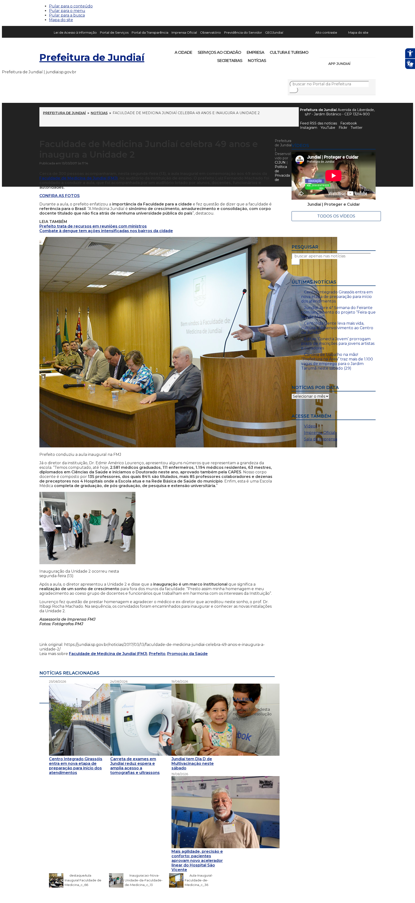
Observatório (210, 32)
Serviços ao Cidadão (219, 52)
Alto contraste (326, 32)
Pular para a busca (67, 15)
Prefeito (157, 653)
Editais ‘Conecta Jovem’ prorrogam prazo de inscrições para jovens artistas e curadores (337, 343)
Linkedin (356, 51)
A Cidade (183, 52)
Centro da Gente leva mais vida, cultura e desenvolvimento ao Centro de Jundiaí (337, 328)
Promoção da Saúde (187, 653)
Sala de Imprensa (320, 439)
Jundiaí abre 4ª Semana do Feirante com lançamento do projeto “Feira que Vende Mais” (338, 312)
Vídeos (310, 426)
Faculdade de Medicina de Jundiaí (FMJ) (78, 178)
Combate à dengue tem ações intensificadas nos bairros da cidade (106, 231)
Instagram (332, 51)
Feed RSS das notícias (318, 123)
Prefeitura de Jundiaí (91, 57)
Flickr (364, 51)
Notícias (257, 60)
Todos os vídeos (336, 216)
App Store (356, 64)
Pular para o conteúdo (71, 6)
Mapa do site (61, 20)
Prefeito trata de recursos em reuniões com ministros (93, 226)
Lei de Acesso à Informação (75, 32)
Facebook (348, 123)
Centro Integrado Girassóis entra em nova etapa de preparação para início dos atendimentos (337, 296)
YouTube (348, 51)
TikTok (340, 51)
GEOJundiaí (274, 32)
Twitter (356, 127)
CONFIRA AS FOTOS (59, 195)
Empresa (255, 52)
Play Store (364, 64)
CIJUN (280, 162)
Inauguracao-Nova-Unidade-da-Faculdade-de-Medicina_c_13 (144, 880)
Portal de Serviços (114, 32)
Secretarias (229, 60)
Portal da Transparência (150, 32)
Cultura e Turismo (289, 52)
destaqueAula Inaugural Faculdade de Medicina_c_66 (83, 880)
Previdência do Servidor (243, 32)
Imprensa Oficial (184, 32)
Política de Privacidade (282, 173)
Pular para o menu (67, 10)
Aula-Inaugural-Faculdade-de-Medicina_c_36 (199, 880)
